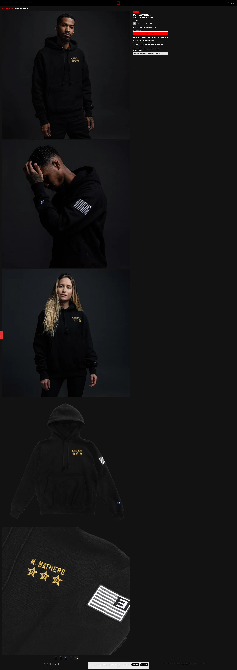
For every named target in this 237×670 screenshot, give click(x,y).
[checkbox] (107, 27)
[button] (142, 9)
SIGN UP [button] (107, 30)
